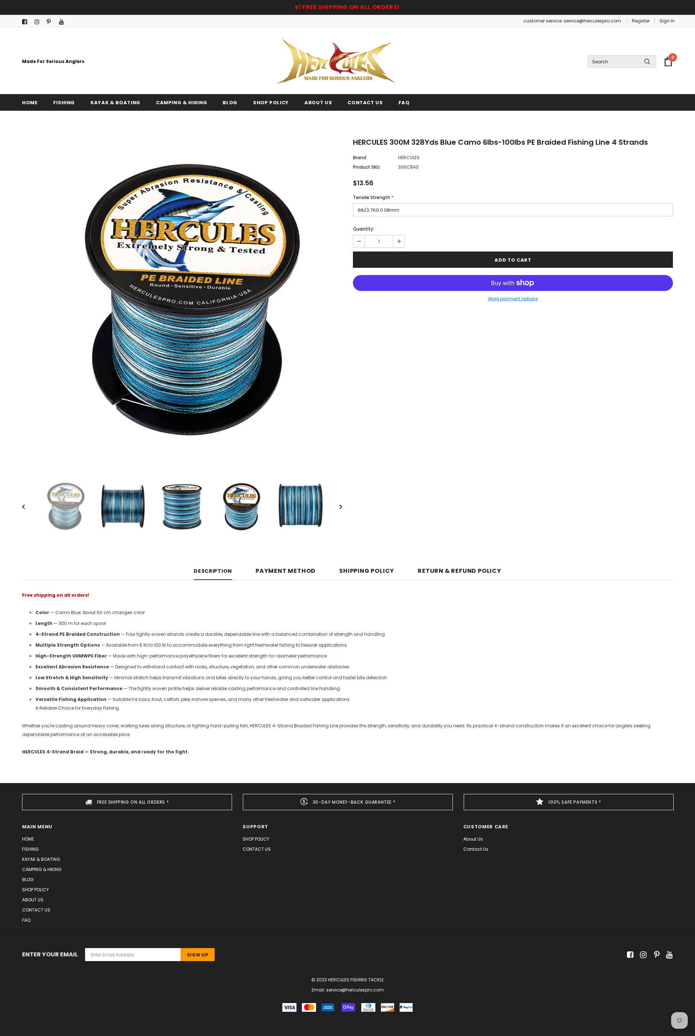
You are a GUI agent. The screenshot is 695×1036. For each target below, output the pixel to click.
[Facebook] (26, 21)
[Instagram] (38, 21)
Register (641, 21)
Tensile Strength (373, 197)
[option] (182, 299)
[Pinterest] (51, 21)
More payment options (513, 299)
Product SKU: (366, 167)
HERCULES (409, 158)
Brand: (360, 158)
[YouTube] (63, 21)
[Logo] (336, 61)
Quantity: (363, 229)
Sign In (667, 21)
